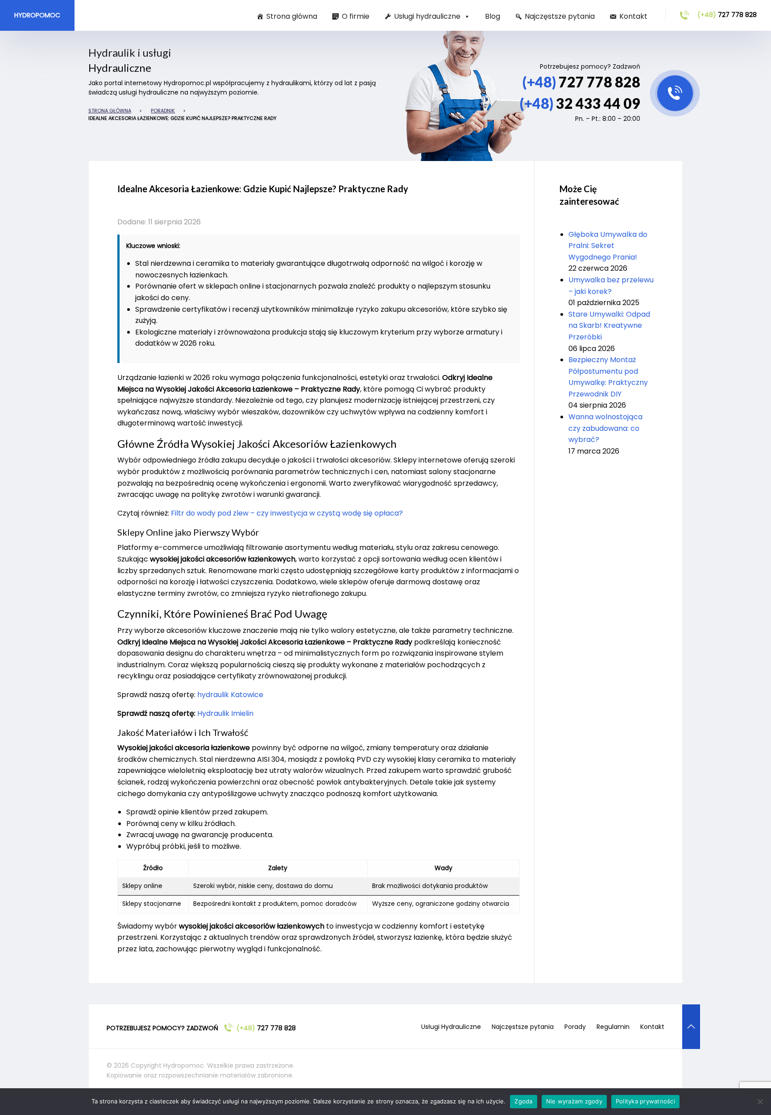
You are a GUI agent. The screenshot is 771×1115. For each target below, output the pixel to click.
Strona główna (291, 16)
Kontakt (633, 16)
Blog (492, 16)
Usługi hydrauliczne (427, 16)
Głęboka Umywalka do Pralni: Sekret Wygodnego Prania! (607, 245)
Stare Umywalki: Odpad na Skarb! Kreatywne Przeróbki (609, 325)
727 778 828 (727, 14)
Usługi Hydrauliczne (451, 1026)
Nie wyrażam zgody (574, 1101)
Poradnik (163, 110)
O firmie (355, 16)
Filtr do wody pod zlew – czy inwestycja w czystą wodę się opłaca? (287, 513)
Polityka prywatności (645, 1101)
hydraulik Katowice (230, 695)
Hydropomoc (37, 15)
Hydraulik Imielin (225, 713)
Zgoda (523, 1101)
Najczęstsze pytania (560, 16)
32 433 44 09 (580, 103)
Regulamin (613, 1026)
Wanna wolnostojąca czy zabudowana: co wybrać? (605, 428)
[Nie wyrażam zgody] (759, 1101)
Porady (575, 1026)
